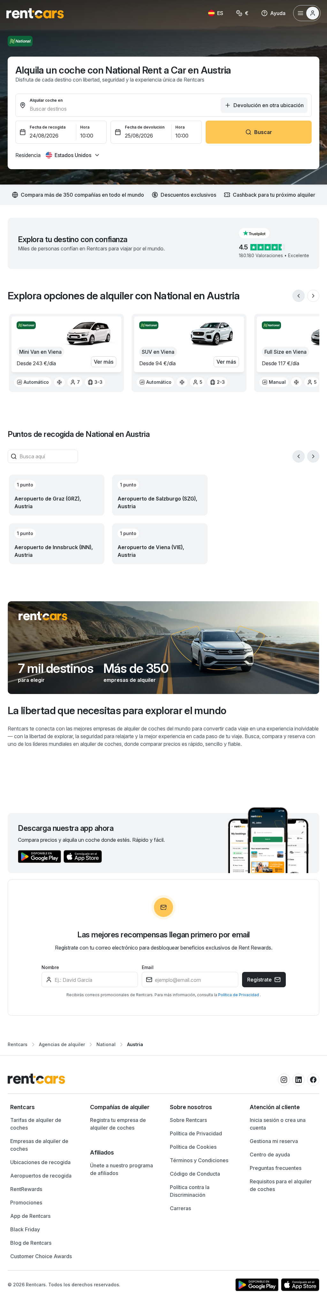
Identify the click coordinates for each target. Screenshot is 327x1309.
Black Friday (25, 1229)
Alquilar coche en (46, 100)
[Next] (313, 296)
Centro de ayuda (270, 1154)
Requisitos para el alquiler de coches (281, 1185)
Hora (84, 127)
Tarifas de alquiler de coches (35, 1124)
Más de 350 (135, 668)
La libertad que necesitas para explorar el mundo (117, 710)
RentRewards (26, 1189)
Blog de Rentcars (30, 1243)
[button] (259, 233)
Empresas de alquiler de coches (39, 1145)
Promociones (26, 1202)
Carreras (180, 1208)
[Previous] (299, 296)
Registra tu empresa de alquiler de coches (118, 1124)
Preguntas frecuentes (275, 1168)
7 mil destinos (55, 668)
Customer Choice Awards (41, 1256)
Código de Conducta (195, 1174)
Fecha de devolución (144, 127)
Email (148, 967)
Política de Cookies (193, 1147)
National (106, 1044)
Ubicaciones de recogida (40, 1162)
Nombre (50, 967)
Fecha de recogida (47, 127)
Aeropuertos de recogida (41, 1175)
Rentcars (17, 1044)
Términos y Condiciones (199, 1160)
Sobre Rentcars (188, 1120)
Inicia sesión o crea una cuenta (278, 1124)
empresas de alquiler (129, 680)
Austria (135, 1044)
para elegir (31, 680)
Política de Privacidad (239, 994)
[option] (32, 382)
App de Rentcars (30, 1216)
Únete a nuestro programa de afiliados (121, 1169)
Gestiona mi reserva (274, 1141)
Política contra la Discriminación (189, 1191)
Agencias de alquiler (62, 1044)
